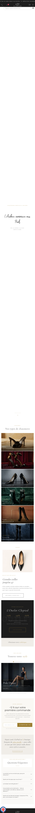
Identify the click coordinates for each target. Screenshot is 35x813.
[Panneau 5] (17, 661)
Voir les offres (17, 629)
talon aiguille (17, 742)
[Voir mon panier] (6, 5)
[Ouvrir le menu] (33, 8)
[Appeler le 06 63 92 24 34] (2, 5)
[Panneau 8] (20, 661)
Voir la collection (7, 448)
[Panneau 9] (21, 661)
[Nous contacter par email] (29, 5)
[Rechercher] (29, 8)
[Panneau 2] (14, 661)
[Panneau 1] (13, 661)
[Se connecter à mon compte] (33, 5)
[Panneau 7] (19, 661)
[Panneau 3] (15, 661)
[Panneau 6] (18, 661)
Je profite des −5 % (24, 724)
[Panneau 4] (16, 661)
